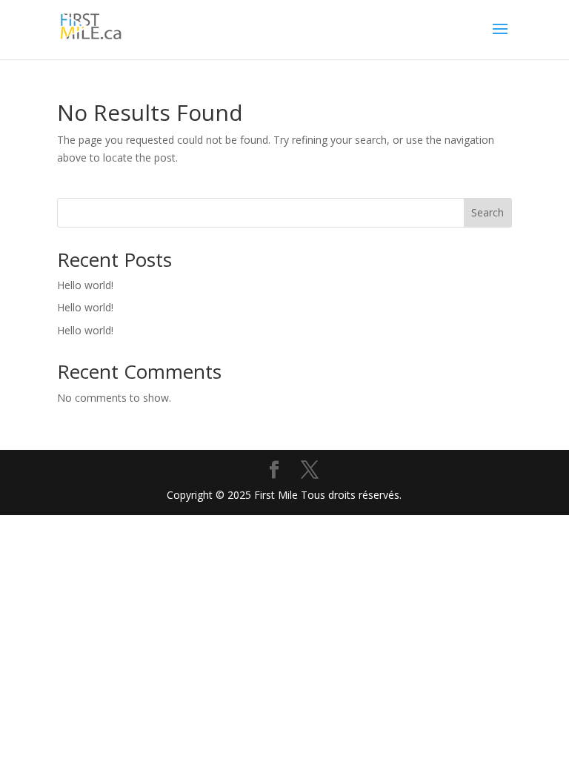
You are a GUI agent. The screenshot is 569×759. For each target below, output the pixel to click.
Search (487, 212)
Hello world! (85, 285)
